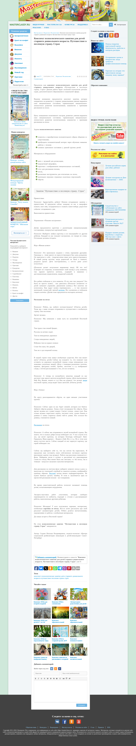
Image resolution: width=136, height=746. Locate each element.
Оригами (18, 77)
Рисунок (52, 473)
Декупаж (18, 54)
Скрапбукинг (17, 274)
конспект (37, 576)
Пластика (15, 276)
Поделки (15, 257)
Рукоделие (16, 268)
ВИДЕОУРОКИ (38, 24)
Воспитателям (67, 76)
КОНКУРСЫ (69, 24)
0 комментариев (38, 79)
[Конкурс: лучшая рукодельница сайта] (19, 140)
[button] (35, 678)
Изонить (18, 59)
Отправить (81, 705)
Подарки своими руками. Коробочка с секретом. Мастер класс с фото (115, 235)
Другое (14, 296)
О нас (92, 727)
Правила (101, 727)
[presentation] (35, 678)
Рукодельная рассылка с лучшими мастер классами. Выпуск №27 (114, 221)
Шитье (14, 288)
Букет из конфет (21, 40)
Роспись (15, 290)
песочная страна (57, 578)
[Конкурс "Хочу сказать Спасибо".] (19, 194)
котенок (62, 290)
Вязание (18, 49)
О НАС (46, 27)
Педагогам (59, 76)
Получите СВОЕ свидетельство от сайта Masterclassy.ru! (20, 123)
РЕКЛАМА (37, 27)
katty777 (39, 76)
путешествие (46, 578)
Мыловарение (20, 68)
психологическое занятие (51, 576)
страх (67, 578)
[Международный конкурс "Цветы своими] (19, 171)
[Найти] (111, 25)
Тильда (14, 260)
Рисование (38, 425)
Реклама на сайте (81, 727)
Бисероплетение (21, 36)
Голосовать (19, 300)
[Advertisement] (60, 61)
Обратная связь (31, 727)
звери (85, 380)
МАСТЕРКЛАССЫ (54, 24)
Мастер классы (67, 727)
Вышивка (19, 45)
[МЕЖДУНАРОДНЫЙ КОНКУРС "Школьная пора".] (19, 213)
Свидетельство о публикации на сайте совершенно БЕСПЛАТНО (115, 208)
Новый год (19, 72)
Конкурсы (43, 727)
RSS (108, 727)
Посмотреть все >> (20, 233)
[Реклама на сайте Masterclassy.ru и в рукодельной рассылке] (108, 158)
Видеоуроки (54, 727)
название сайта (19, 24)
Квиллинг (19, 63)
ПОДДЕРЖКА (83, 24)
